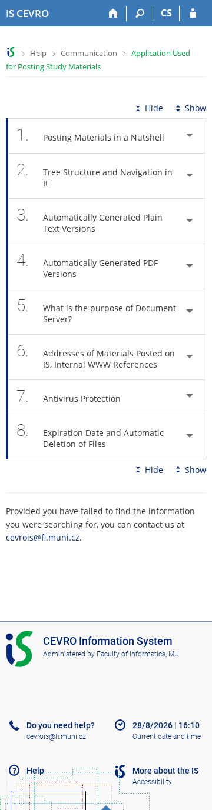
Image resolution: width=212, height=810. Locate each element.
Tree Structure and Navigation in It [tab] (94, 174)
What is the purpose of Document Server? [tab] (96, 310)
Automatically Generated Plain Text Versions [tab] (89, 219)
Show (195, 108)
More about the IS (165, 770)
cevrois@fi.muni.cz (43, 537)
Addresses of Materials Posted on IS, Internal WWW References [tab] (95, 355)
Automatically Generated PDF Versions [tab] (87, 265)
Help (38, 53)
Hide (154, 108)
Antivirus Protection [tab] (68, 396)
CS (166, 12)
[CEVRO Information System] (11, 52)
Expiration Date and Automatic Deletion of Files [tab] (90, 435)
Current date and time (166, 736)
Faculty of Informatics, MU (138, 654)
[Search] (140, 13)
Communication (89, 53)
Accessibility (152, 782)
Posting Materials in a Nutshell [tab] (90, 135)
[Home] (113, 13)
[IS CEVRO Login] (193, 13)
